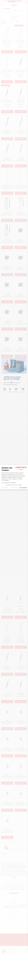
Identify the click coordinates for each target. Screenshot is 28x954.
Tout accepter (23, 487)
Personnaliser (14, 487)
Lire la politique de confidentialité (9, 482)
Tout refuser (5, 487)
